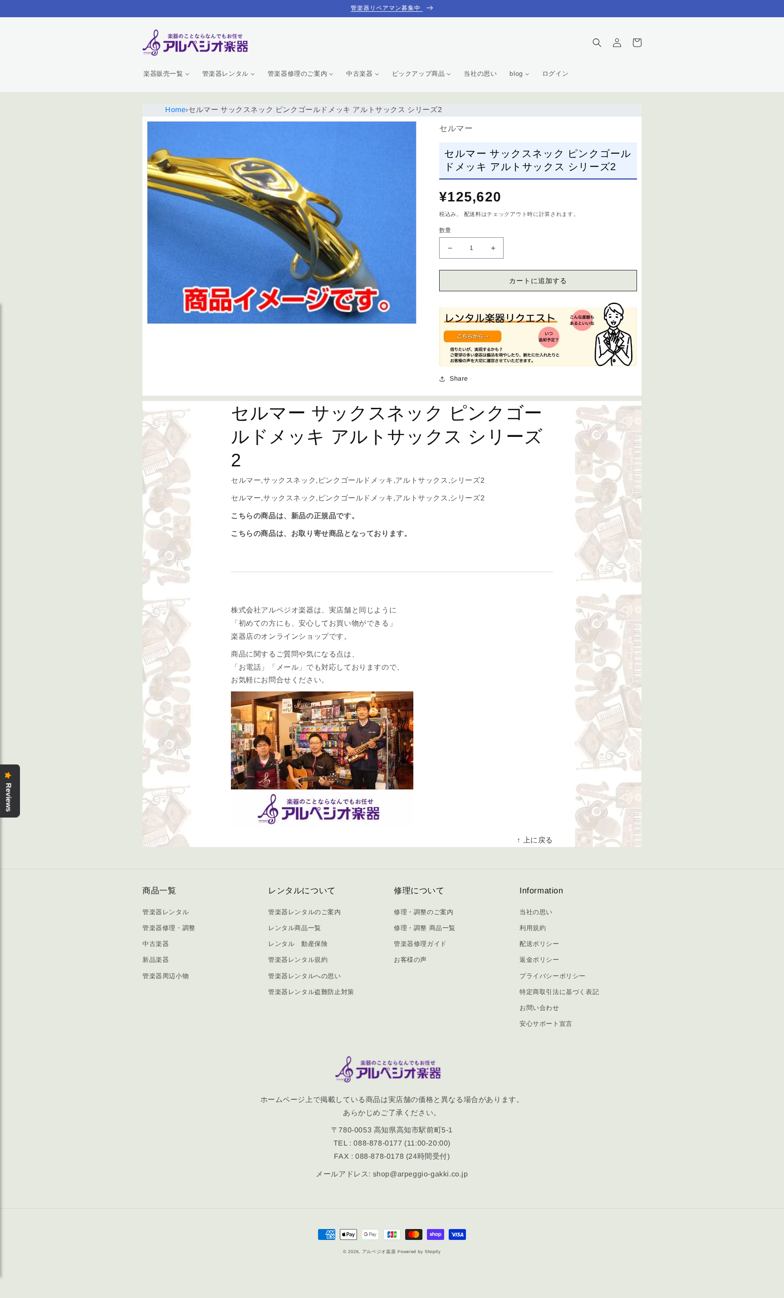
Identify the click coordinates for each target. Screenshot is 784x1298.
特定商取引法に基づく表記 (559, 991)
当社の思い (536, 912)
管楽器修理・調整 (169, 927)
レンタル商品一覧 (294, 927)
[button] (597, 43)
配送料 (472, 214)
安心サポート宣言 (546, 1023)
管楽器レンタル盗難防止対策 (311, 991)
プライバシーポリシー (552, 976)
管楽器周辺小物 (165, 976)
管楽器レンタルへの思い (304, 976)
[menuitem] (166, 73)
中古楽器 (155, 943)
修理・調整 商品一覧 (425, 927)
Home (175, 109)
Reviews (8, 797)
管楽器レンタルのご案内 (304, 912)
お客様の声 (410, 959)
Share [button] (459, 378)
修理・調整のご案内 (423, 912)
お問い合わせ (539, 1007)
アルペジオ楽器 (379, 1251)
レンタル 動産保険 (298, 943)
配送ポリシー (539, 943)
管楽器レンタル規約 (298, 959)
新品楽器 (155, 959)
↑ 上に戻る (535, 840)
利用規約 (532, 927)
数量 (445, 230)
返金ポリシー (539, 959)
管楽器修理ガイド (420, 943)
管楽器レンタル (165, 912)
